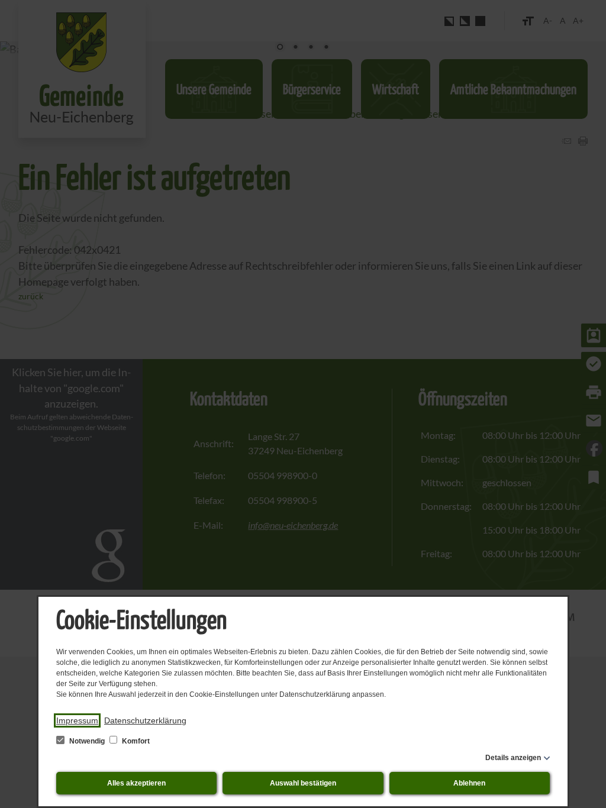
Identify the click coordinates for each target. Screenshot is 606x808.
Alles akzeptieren (136, 783)
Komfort (135, 741)
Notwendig (87, 741)
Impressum (77, 720)
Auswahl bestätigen (303, 783)
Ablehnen (469, 783)
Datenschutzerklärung (145, 720)
